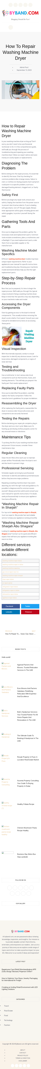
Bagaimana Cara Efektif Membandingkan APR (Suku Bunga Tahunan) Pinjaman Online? (19, 970)
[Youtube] (29, 893)
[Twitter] (15, 888)
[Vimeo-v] (12, 893)
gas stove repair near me (10, 572)
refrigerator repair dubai (10, 587)
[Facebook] (9, 888)
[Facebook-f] (12, 1065)
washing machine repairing (11, 568)
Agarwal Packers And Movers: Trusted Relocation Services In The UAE (27, 667)
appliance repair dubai (10, 598)
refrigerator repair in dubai (11, 590)
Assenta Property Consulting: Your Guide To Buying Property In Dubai (28, 783)
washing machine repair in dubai (13, 564)
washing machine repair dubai (12, 561)
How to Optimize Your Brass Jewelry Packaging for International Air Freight (19, 979)
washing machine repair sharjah (13, 575)
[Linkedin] (30, 5)
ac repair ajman (7, 583)
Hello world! (6, 657)
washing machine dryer (17, 259)
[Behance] (23, 893)
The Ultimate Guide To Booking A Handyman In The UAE (27, 738)
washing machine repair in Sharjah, (24, 512)
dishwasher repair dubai (10, 594)
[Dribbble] (17, 893)
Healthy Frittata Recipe (25, 804)
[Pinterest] (26, 888)
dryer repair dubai (8, 579)
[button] (10, 27)
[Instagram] (25, 5)
